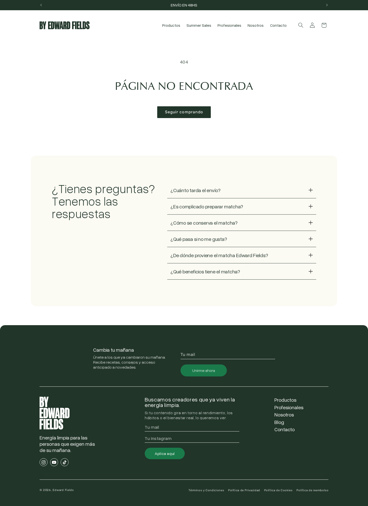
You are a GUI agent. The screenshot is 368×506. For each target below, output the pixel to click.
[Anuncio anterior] (41, 5)
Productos (285, 400)
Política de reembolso (312, 490)
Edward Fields (63, 490)
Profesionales (288, 407)
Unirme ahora (203, 370)
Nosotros (284, 414)
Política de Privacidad (244, 490)
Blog (279, 422)
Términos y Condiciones (206, 490)
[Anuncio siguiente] (326, 5)
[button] (300, 25)
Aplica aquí (165, 453)
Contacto (284, 429)
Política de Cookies (278, 490)
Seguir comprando (184, 112)
